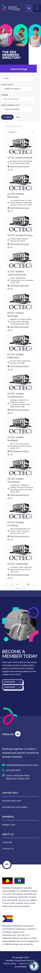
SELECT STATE (7, 85)
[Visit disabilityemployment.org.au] (11, 8)
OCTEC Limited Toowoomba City (16, 273)
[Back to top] (6, 864)
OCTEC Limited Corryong (15, 524)
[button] (34, 966)
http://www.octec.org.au (19, 166)
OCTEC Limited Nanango (15, 314)
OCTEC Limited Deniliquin (15, 439)
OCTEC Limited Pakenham (15, 356)
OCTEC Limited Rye (17, 563)
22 (28, 584)
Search (9, 117)
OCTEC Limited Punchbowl (15, 480)
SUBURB (4, 95)
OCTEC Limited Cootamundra (15, 395)
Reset (18, 117)
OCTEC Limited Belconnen (15, 195)
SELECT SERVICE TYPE (10, 105)
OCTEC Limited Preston (20, 235)
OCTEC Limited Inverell (19, 157)
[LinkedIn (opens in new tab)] (18, 734)
